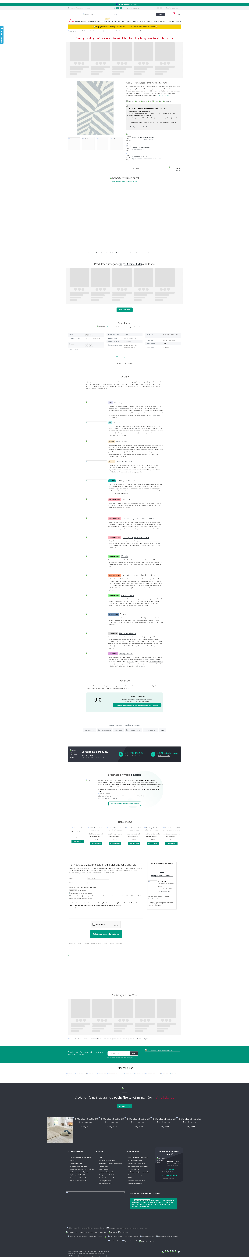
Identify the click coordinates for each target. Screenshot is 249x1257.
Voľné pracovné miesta (135, 1184)
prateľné (156, 664)
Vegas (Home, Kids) (130, 264)
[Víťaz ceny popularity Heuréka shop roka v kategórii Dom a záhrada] (88, 14)
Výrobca (131, 253)
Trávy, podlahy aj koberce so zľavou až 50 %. (114, 27)
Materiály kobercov (105, 1181)
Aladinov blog (103, 1166)
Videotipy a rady (104, 1169)
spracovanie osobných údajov (123, 1058)
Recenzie (124, 253)
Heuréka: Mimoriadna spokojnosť (143, 137)
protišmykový (130, 661)
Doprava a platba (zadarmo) (78, 1166)
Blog (69, 8)
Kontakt (87, 8)
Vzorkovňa (77, 8)
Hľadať (160, 14)
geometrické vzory (117, 408)
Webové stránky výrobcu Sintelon (107, 798)
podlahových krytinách (149, 659)
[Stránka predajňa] (95, 1206)
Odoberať (134, 1053)
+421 (134, 753)
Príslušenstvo (140, 253)
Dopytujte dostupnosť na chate (139, 127)
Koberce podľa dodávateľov (136, 1163)
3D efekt (124, 556)
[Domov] (73, 31)
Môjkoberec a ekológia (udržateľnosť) (110, 1163)
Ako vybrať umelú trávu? (106, 1175)
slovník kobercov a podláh (144, 327)
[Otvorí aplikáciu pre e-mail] (153, 754)
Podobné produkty (93, 253)
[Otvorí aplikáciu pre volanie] (121, 754)
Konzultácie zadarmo (154, 253)
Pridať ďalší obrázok (86, 894)
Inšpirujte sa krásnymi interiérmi (138, 1157)
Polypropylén (122, 441)
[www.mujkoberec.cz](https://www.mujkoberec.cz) (92, 1256)
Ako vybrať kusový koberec (107, 1160)
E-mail (71, 883)
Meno (71, 878)
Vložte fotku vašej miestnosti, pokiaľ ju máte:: (83, 887)
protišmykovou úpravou (156, 661)
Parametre (104, 253)
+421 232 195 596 (118, 8)
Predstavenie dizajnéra (164, 891)
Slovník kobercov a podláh (107, 1178)
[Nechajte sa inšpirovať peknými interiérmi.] (124, 969)
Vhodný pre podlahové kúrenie (136, 537)
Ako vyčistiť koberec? (105, 1184)
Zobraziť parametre (163, 95)
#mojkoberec (165, 1097)
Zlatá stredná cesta (127, 633)
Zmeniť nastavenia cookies (136, 1181)
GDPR (130, 1178)
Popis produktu (114, 253)
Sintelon (178, 170)
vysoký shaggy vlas (154, 415)
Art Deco (117, 422)
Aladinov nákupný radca (106, 1172)
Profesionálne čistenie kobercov (80, 1178)
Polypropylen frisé (124, 461)
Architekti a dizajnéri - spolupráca (138, 1172)
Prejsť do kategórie (125, 310)
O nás (100, 1157)
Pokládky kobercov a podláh (78, 1181)
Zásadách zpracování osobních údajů (113, 943)
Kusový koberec (126, 653)
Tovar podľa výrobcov (135, 1160)
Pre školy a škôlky (133, 1169)
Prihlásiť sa (167, 8)
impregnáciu (141, 666)
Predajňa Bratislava (76, 1163)
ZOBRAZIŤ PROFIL (124, 1106)
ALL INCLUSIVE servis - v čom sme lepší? (82, 1169)
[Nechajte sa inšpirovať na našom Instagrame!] (124, 1089)
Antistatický (127, 499)
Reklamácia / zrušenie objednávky (80, 1157)
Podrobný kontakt (168, 1179)
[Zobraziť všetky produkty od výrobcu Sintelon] (90, 789)
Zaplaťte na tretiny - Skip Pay (79, 1172)
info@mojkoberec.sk (167, 753)
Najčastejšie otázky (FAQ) (77, 1175)
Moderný (118, 402)
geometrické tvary (137, 428)
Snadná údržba (127, 595)
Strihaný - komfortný (126, 480)
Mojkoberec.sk (99, 1253)
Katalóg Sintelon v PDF (117, 796)
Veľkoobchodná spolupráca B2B (138, 1166)
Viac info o (119, 1058)
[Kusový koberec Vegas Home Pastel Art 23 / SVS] (74, 144)
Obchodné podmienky (135, 1175)
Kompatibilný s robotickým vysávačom (139, 518)
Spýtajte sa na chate (164, 755)
